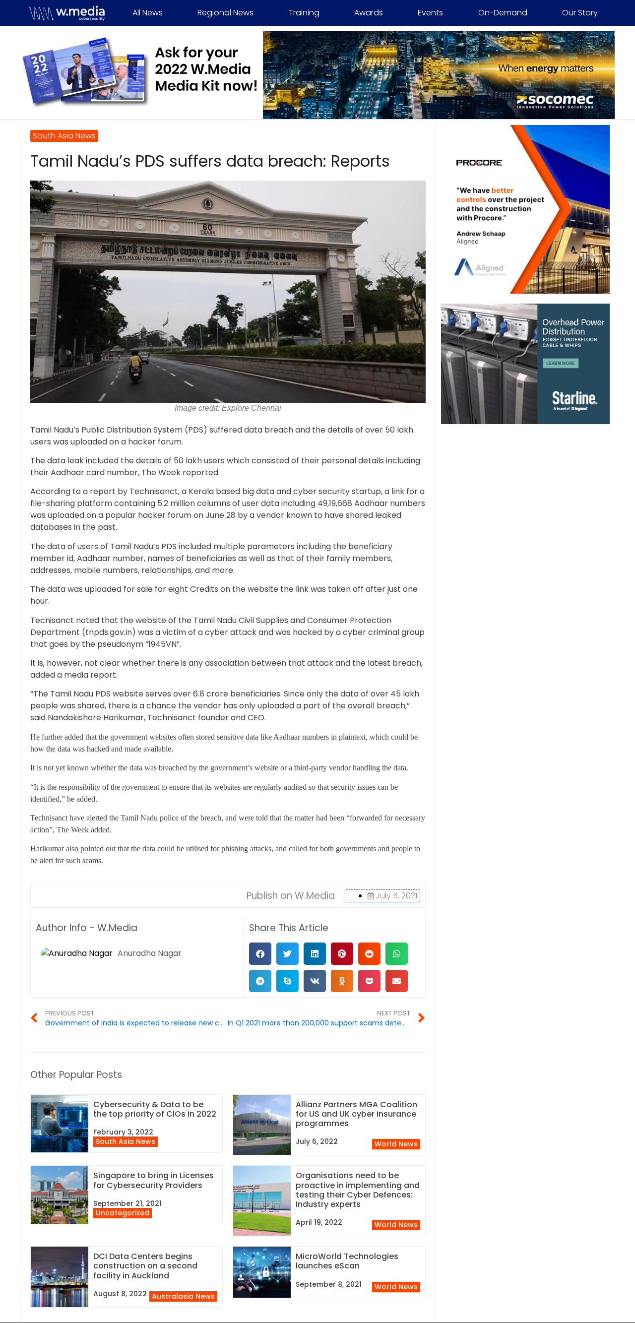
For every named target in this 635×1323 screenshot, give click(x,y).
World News (396, 1144)
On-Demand (502, 12)
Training (304, 12)
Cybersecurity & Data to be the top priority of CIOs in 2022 (154, 1109)
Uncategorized (122, 1213)
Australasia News (183, 1296)
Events (430, 12)
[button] (260, 954)
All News (147, 12)
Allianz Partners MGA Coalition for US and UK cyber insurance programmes (356, 1114)
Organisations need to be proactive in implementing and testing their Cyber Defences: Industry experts (358, 1190)
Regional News (225, 12)
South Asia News (125, 1141)
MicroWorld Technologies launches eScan (347, 1261)
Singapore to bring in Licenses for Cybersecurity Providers (153, 1180)
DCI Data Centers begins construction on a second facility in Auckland (145, 1266)
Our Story (580, 12)
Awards (368, 12)
